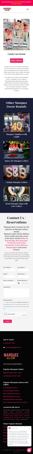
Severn (13, 419)
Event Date (21, 274)
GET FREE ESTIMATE (16, 4)
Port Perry (22, 417)
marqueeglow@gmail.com (13, 347)
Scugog (27, 417)
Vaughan (17, 419)
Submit (7, 321)
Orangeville (6, 417)
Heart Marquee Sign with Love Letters (15, 402)
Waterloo (24, 245)
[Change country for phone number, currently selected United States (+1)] (19, 283)
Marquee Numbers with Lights (12, 399)
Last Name (21, 267)
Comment (7, 287)
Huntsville (26, 412)
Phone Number (22, 280)
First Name (7, 267)
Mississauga (6, 413)
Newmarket (26, 415)
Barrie (25, 238)
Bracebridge (10, 241)
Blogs (5, 441)
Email (5, 274)
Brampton (17, 413)
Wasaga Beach (12, 248)
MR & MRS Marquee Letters (11, 396)
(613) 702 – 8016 (10, 343)
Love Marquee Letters (10, 388)
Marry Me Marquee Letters (11, 393)
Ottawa (16, 417)
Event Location (8, 280)
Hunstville (11, 243)
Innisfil (19, 243)
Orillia (17, 245)
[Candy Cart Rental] (16, 50)
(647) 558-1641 (16, 253)
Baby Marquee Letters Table (12, 373)
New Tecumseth (25, 413)
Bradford (11, 412)
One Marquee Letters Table (12, 376)
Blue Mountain (21, 241)
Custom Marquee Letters (11, 391)
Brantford (5, 415)
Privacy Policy (7, 300)
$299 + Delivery (16, 61)
